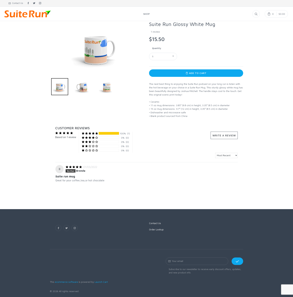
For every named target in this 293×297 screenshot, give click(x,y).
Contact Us (17, 3)
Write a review (224, 135)
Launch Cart (101, 281)
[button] (163, 56)
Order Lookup (156, 229)
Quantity (156, 48)
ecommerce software (66, 281)
